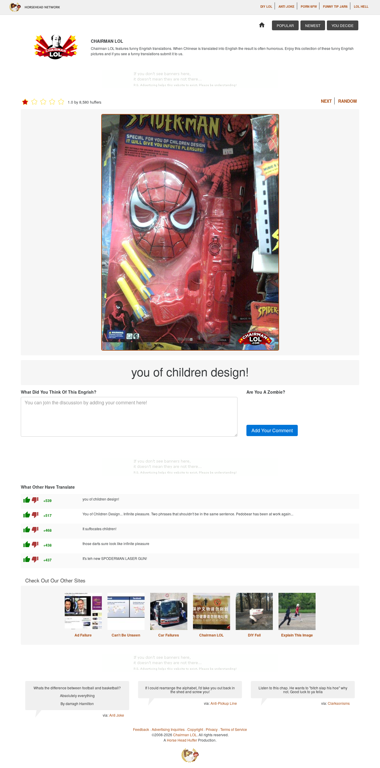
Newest (312, 25)
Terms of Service (233, 729)
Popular (285, 25)
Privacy (212, 729)
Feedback (141, 729)
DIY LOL (266, 6)
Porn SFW (309, 6)
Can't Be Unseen (126, 635)
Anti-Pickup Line (223, 703)
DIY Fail (254, 635)
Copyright (195, 729)
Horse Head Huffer (182, 739)
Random (347, 101)
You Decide (343, 25)
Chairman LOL (211, 635)
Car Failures (168, 635)
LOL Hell (361, 6)
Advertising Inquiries (168, 729)
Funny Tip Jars (335, 6)
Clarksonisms (339, 703)
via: (106, 715)
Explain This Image (297, 635)
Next (326, 101)
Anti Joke (286, 6)
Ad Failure (83, 635)
